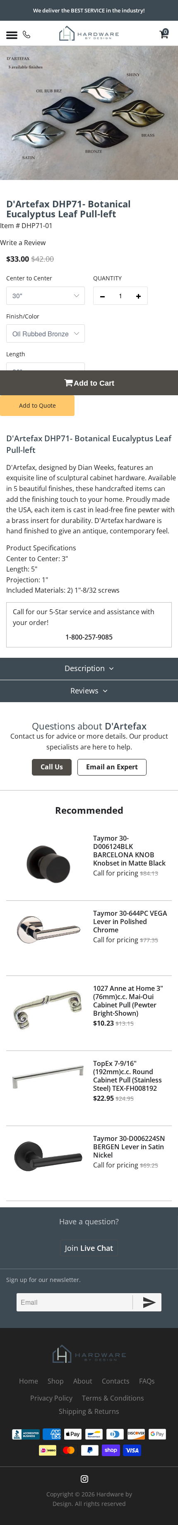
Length (15, 354)
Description (85, 668)
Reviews (84, 691)
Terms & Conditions (113, 1398)
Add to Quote (37, 405)
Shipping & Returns (89, 1411)
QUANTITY (107, 278)
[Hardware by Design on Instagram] (84, 1479)
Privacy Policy (51, 1398)
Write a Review (23, 242)
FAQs (147, 1381)
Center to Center (29, 278)
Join (89, 1248)
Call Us (52, 766)
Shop (56, 1381)
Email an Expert (112, 766)
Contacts (116, 1381)
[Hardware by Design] (89, 33)
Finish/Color (22, 316)
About (82, 1381)
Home (28, 1381)
